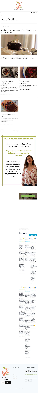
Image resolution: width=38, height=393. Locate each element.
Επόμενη (15, 130)
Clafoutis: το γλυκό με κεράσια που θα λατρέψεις (8, 83)
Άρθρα (14, 374)
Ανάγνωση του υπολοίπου (6, 60)
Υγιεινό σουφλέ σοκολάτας (25, 82)
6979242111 (27, 377)
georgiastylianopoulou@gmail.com (31, 374)
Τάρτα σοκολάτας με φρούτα (7, 115)
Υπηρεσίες (15, 371)
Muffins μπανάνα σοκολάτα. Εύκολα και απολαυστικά (18, 31)
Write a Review (33, 235)
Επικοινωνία (15, 378)
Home (14, 369)
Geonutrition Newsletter (28, 196)
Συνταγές (14, 376)
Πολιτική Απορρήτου (23, 228)
